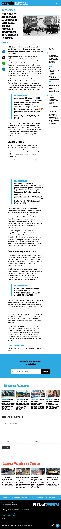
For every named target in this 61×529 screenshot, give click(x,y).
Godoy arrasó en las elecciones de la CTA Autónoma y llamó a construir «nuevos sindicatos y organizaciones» (54, 74)
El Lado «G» (52, 497)
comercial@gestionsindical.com (9, 513)
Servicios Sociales (15, 497)
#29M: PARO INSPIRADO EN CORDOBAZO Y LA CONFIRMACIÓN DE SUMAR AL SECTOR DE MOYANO (27, 291)
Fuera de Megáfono (41, 497)
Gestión (14, 3)
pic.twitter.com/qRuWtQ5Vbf (27, 112)
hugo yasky (19, 348)
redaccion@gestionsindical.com (9, 515)
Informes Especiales (27, 497)
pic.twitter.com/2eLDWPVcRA (27, 197)
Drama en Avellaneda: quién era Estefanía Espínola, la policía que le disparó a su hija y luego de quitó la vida (37, 482)
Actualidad (8, 10)
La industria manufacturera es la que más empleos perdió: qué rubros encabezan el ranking (53, 59)
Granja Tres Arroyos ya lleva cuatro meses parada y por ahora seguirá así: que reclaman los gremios (54, 88)
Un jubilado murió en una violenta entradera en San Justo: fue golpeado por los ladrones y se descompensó (8, 482)
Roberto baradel (30, 348)
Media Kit (4, 519)
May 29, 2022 (20, 203)
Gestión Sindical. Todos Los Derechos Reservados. (21, 525)
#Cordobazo (19, 98)
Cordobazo (11, 348)
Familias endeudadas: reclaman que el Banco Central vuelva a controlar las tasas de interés (54, 102)
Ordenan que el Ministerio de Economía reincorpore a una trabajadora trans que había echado (52, 404)
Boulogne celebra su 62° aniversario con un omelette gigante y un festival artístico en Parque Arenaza (52, 482)
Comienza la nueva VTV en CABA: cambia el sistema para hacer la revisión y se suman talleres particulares (23, 482)
